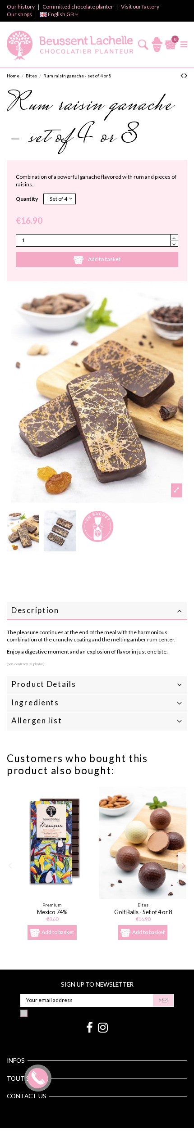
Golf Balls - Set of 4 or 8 (143, 912)
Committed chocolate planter (78, 6)
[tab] (97, 611)
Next (183, 865)
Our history (21, 6)
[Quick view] (52, 896)
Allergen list (36, 720)
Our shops (19, 14)
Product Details (43, 684)
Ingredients (35, 702)
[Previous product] (182, 75)
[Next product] (186, 75)
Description (35, 610)
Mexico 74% (52, 912)
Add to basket (104, 259)
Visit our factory (140, 6)
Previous (11, 865)
